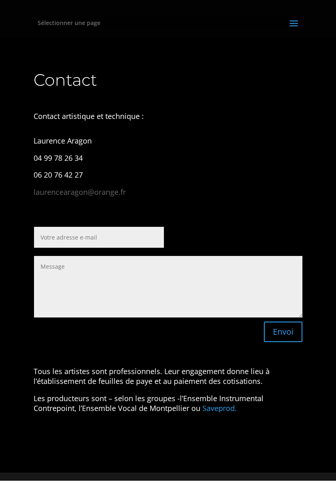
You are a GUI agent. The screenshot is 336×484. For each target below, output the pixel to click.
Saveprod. (219, 408)
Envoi (283, 331)
